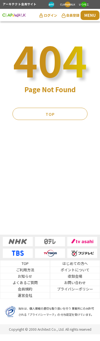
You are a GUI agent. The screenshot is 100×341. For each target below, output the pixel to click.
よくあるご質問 (25, 282)
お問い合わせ (75, 282)
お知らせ (25, 276)
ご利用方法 (25, 269)
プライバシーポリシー (75, 289)
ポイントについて (75, 269)
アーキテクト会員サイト (19, 4)
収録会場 (75, 276)
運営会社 (25, 295)
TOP (50, 114)
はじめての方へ (75, 263)
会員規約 (25, 289)
